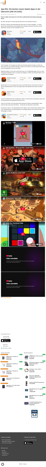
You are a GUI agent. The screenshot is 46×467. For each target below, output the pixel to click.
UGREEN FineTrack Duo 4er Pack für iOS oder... (36, 356)
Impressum (5, 344)
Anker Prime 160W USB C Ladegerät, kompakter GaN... (35, 376)
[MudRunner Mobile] (4, 81)
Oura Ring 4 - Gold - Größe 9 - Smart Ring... (35, 370)
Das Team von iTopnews (7, 442)
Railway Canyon (10, 91)
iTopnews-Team (6, 338)
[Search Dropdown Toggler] (41, 2)
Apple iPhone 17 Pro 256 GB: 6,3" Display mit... (13, 379)
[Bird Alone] (4, 34)
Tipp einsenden (6, 336)
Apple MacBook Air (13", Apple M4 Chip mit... (36, 396)
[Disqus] (23, 314)
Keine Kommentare (42, 14)
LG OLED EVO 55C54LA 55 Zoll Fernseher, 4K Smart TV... (35, 403)
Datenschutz (5, 346)
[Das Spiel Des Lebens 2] (4, 118)
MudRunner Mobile (11, 78)
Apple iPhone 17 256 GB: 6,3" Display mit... (12, 357)
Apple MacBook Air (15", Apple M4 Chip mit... (36, 389)
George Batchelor (7, 297)
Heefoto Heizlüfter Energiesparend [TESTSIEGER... (36, 383)
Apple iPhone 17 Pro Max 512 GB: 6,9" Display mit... (13, 386)
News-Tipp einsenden (6, 439)
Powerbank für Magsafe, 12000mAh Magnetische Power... (36, 363)
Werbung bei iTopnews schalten (8, 441)
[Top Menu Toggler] (44, 2)
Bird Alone (9, 31)
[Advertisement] (33, 341)
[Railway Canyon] (4, 95)
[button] (2, 464)
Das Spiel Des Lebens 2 (12, 114)
